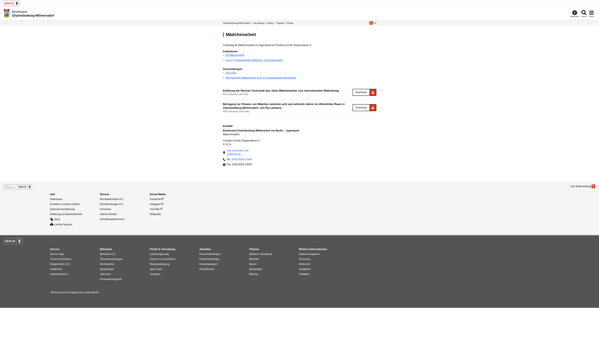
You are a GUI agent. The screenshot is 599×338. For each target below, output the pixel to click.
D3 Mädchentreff (235, 55)
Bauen (253, 264)
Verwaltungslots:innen (112, 219)
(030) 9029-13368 (242, 159)
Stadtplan (304, 274)
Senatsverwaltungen (111, 259)
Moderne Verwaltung (260, 254)
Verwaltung (259, 23)
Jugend (280, 23)
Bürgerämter (107, 269)
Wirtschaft (304, 264)
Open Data (156, 269)
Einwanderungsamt (111, 279)
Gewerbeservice (59, 274)
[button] (372, 23)
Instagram (155, 204)
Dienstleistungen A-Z (111, 204)
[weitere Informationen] (7, 13)
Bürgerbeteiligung (160, 264)
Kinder (290, 23)
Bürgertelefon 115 (60, 264)
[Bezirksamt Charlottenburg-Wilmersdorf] (18, 186)
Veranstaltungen (208, 264)
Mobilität (254, 259)
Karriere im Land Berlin (162, 259)
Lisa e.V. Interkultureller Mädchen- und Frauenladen (254, 60)
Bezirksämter (107, 264)
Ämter (271, 23)
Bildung (253, 274)
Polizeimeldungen (209, 259)
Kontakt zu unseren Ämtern (65, 204)
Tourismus (304, 259)
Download (361, 92)
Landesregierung (159, 254)
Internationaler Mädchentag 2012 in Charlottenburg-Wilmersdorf (261, 78)
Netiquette (155, 214)
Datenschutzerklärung (62, 209)
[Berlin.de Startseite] (11, 3)
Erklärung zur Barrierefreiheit (66, 214)
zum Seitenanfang (580, 186)
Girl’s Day (231, 73)
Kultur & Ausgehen (309, 254)
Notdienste (56, 269)
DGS (57, 219)
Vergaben (155, 274)
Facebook (155, 199)
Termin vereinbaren (61, 259)
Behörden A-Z (107, 254)
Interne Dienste (108, 214)
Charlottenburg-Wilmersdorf (236, 23)
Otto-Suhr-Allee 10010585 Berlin (238, 152)
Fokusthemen (207, 269)
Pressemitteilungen (210, 254)
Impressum (56, 199)
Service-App (57, 254)
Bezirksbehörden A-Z (111, 199)
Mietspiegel (255, 269)
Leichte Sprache (63, 224)
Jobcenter (105, 274)
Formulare (105, 209)
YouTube (155, 209)
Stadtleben (305, 269)
